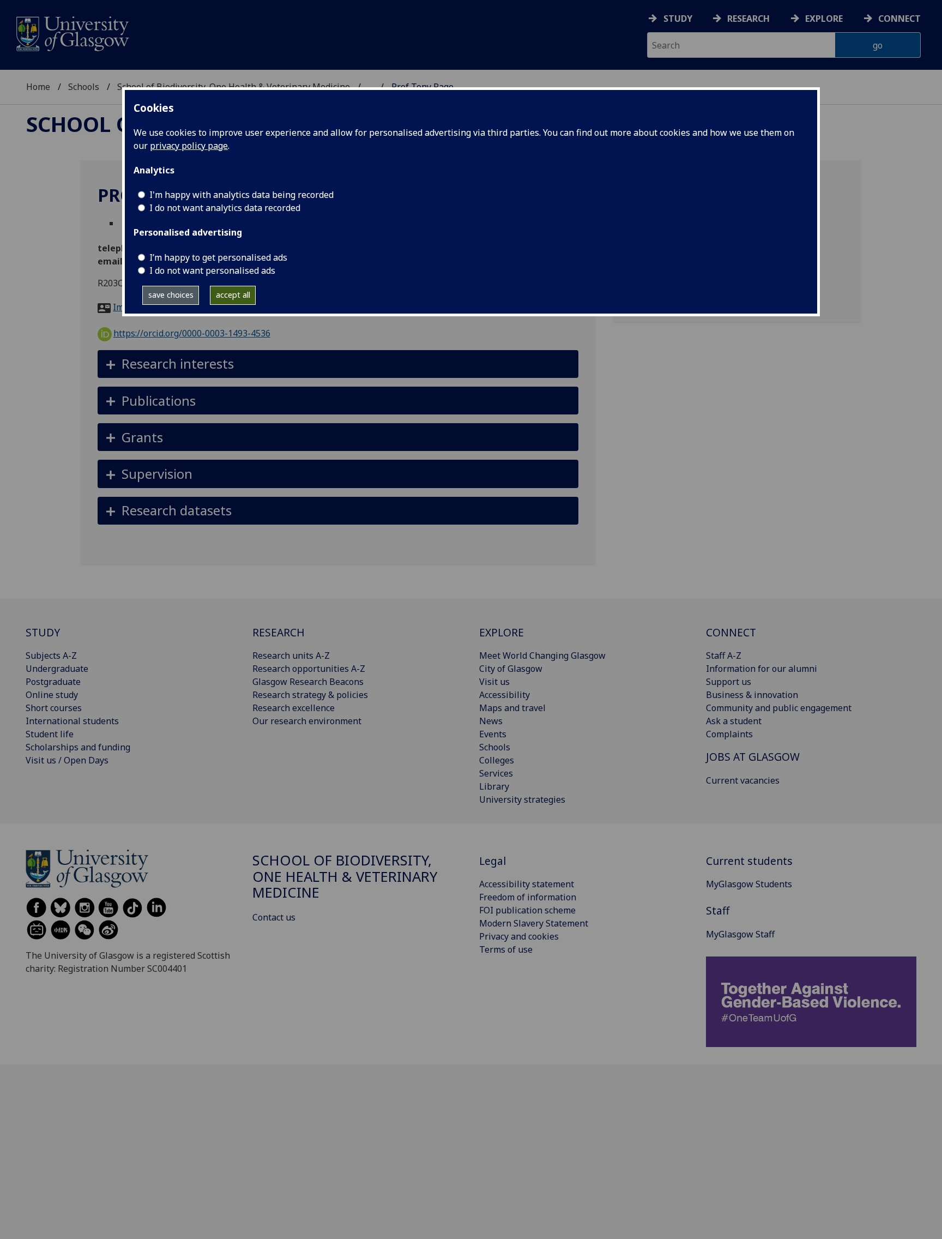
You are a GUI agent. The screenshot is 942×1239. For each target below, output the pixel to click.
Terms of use (506, 949)
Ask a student (734, 721)
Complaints (729, 734)
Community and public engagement (779, 708)
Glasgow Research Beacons (308, 682)
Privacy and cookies (519, 936)
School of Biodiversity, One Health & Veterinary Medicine (344, 877)
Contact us (273, 917)
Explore (824, 19)
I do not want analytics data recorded (224, 208)
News (491, 721)
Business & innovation (752, 695)
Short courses (54, 708)
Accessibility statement (526, 884)
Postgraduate (53, 682)
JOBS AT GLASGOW (753, 756)
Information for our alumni (761, 669)
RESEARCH (278, 632)
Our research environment (306, 721)
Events (492, 734)
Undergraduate (57, 669)
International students (72, 721)
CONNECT (731, 632)
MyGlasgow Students (749, 884)
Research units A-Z (291, 655)
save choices (171, 295)
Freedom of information (527, 897)
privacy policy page (189, 146)
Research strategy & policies (310, 695)
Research (748, 19)
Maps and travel (512, 708)
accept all (233, 295)
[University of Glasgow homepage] (71, 32)
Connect (899, 19)
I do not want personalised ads (212, 270)
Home (38, 87)
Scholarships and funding (78, 747)
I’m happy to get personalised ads (218, 257)
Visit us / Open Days (67, 760)
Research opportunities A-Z (308, 669)
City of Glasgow (510, 669)
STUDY (43, 632)
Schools (83, 87)
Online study (52, 695)
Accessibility (504, 695)
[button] (338, 364)
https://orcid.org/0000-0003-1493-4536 (191, 333)
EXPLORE (501, 632)
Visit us (494, 682)
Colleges (496, 760)
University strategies (522, 799)
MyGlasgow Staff (740, 934)
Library (494, 786)
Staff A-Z (723, 655)
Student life (50, 734)
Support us (728, 682)
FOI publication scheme (527, 910)
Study (677, 19)
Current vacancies (743, 780)
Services (496, 773)
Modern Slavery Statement (533, 923)
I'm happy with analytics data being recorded (241, 195)
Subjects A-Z (51, 655)
